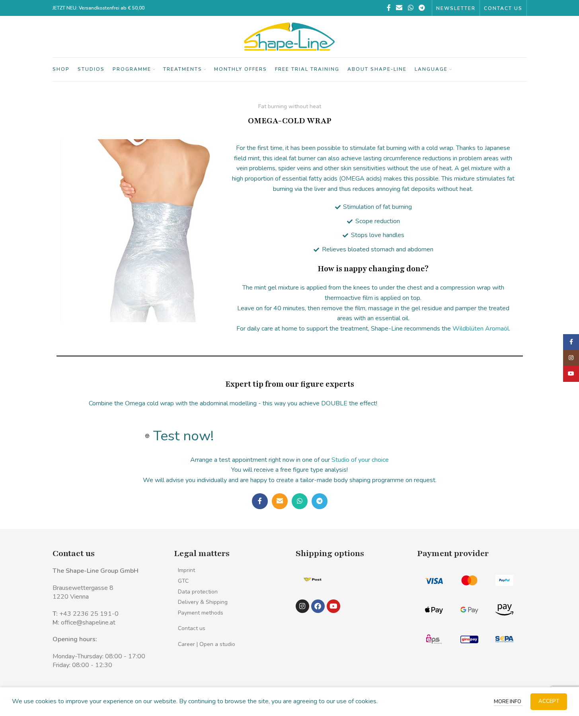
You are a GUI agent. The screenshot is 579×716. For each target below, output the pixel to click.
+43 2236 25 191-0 (89, 613)
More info (508, 701)
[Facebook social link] (389, 8)
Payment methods (200, 613)
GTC (183, 581)
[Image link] (313, 578)
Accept (548, 701)
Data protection (198, 591)
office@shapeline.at (88, 622)
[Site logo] (289, 36)
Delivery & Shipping (203, 602)
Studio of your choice (360, 459)
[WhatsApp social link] (410, 8)
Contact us (191, 628)
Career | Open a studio (206, 644)
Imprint (186, 570)
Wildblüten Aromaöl (480, 328)
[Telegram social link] (421, 8)
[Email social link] (399, 8)
